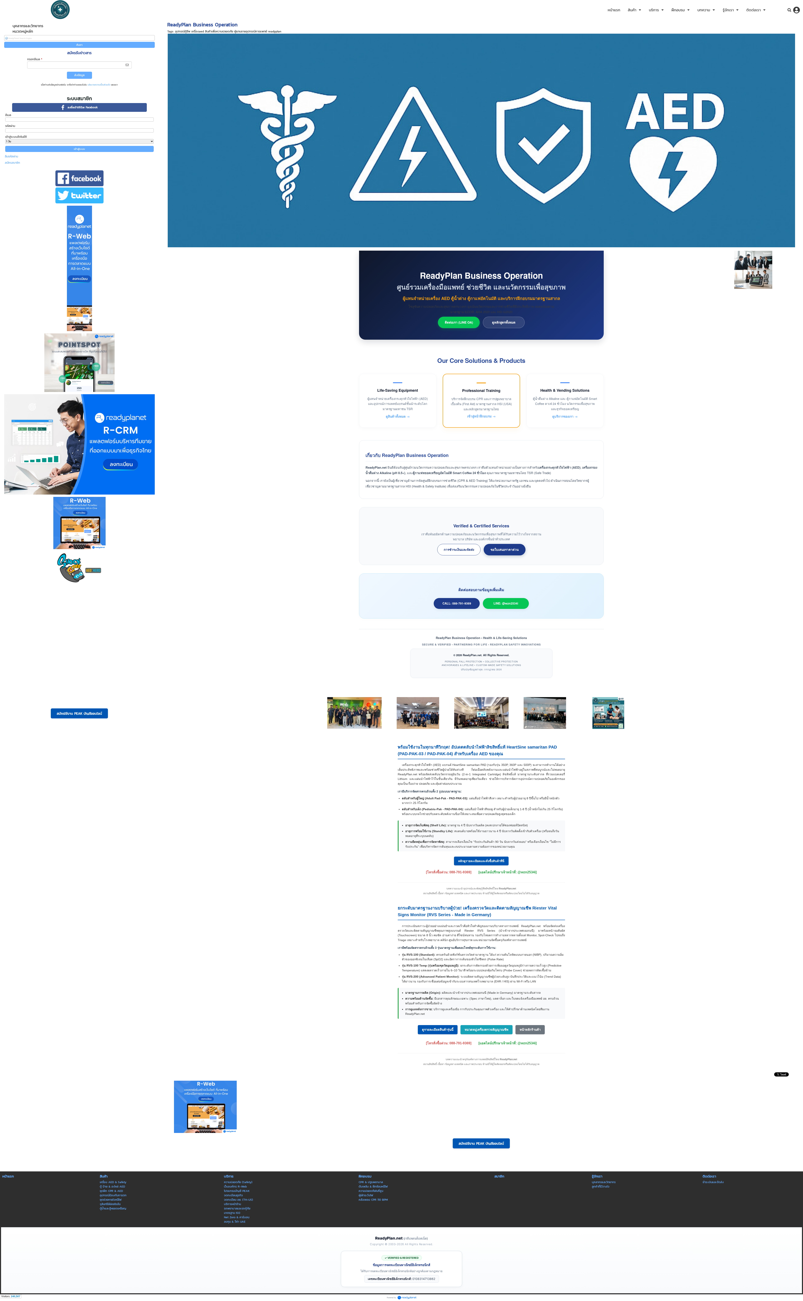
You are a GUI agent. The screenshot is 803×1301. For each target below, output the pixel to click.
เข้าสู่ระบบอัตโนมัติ (16, 137)
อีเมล (8, 115)
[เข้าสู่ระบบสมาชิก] (796, 10)
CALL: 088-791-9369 (456, 603)
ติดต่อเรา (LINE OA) (459, 322)
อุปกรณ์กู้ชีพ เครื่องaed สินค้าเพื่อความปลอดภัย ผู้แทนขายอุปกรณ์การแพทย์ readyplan (228, 31)
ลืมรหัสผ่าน (11, 156)
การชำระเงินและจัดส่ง (459, 549)
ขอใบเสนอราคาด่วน (505, 549)
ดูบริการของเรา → (565, 416)
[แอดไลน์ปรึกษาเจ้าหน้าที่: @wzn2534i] (507, 872)
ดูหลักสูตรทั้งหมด (503, 322)
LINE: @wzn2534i (506, 603)
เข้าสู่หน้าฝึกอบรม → (481, 416)
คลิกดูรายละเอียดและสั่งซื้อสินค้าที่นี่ (481, 861)
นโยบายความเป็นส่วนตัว (99, 84)
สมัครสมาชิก (12, 163)
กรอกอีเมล (34, 59)
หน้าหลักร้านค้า (530, 1029)
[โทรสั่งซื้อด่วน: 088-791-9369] (448, 872)
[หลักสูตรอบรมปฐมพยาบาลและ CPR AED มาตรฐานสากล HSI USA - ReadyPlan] (608, 712)
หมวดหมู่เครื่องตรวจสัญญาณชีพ (486, 1029)
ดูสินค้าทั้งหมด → (398, 416)
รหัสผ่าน (10, 126)
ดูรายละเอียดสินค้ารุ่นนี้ (437, 1029)
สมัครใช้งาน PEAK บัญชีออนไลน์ (79, 713)
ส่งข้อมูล (79, 75)
